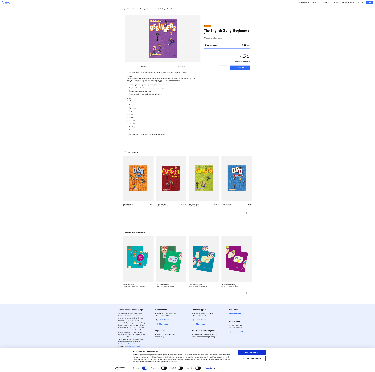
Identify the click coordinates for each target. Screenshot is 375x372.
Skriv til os (163, 324)
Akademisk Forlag (134, 346)
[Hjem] (6, 2)
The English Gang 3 (204, 178)
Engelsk (135, 9)
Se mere (149, 277)
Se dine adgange (348, 2)
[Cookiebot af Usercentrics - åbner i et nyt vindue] (119, 368)
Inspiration (317, 2)
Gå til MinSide (235, 313)
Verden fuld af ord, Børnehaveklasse (138, 259)
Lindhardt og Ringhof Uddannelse (130, 344)
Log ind (369, 2)
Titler (129, 9)
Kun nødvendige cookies (252, 358)
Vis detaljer (208, 368)
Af (205, 38)
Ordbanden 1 (138, 178)
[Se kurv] (362, 2)
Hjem (124, 9)
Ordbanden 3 (236, 178)
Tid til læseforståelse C (204, 259)
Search (359, 2)
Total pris (247, 55)
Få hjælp (336, 2)
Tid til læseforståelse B (171, 259)
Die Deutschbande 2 (171, 178)
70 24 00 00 (238, 332)
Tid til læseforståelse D (236, 259)
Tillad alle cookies (251, 352)
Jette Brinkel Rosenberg (215, 38)
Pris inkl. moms (239, 61)
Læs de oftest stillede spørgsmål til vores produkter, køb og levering (204, 335)
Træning (142, 9)
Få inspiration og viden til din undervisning (165, 335)
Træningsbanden (152, 9)
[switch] (164, 368)
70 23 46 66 (201, 320)
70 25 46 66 (164, 320)
